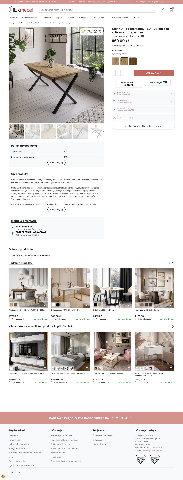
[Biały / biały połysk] (11, 368)
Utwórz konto (99, 444)
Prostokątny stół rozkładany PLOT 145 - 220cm (27, 310)
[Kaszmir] (62, 304)
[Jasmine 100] (66, 368)
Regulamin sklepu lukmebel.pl (65, 440)
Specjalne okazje (17, 448)
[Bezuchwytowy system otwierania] (137, 368)
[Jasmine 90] (58, 368)
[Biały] (53, 304)
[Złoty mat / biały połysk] (99, 368)
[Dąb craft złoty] (99, 304)
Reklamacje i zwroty (60, 444)
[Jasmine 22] (53, 368)
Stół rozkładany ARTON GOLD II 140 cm (66, 310)
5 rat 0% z (152, 82)
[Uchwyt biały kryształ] (142, 368)
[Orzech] (146, 304)
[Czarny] (58, 304)
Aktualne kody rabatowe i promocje (26, 452)
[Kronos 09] (71, 368)
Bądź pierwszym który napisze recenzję (29, 255)
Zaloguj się (98, 440)
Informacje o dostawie (61, 435)
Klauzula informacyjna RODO (64, 448)
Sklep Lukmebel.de (18, 461)
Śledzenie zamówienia (103, 435)
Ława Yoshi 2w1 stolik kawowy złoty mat (108, 373)
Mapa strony (57, 457)
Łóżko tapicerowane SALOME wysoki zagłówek (69, 373)
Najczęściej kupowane (19, 444)
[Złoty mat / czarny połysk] (95, 368)
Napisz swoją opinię (119, 36)
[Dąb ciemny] (15, 304)
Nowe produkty (16, 440)
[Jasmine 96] (62, 368)
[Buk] (142, 304)
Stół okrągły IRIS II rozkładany (104, 310)
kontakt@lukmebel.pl (152, 450)
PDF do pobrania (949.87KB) (29, 229)
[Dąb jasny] (11, 304)
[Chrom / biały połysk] (146, 368)
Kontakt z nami (58, 452)
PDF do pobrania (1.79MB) (27, 235)
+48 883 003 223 (160, 447)
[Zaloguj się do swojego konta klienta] (163, 10)
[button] (171, 10)
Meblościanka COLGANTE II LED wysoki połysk (27, 373)
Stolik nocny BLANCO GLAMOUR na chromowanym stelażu (149, 374)
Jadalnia (23, 23)
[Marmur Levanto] (66, 304)
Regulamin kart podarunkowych (66, 461)
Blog (11, 457)
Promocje (13, 435)
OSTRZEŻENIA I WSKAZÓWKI (31, 232)
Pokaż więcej (56, 162)
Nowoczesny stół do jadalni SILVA (148, 310)
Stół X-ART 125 (23, 226)
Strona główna (13, 23)
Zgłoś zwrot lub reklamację (21, 465)
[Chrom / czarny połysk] (150, 368)
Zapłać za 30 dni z (128, 82)
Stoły (30, 23)
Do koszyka (152, 73)
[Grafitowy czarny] (150, 304)
